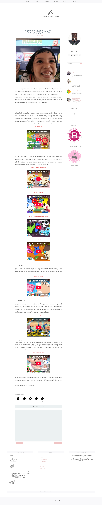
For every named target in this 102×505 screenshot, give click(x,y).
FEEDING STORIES (43, 461)
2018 (11, 483)
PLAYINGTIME (43, 465)
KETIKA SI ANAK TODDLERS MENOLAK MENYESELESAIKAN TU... (18, 476)
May (12, 466)
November (13, 459)
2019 (11, 482)
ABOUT (37, 1)
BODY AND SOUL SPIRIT (45, 455)
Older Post (58, 442)
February (13, 480)
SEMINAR (42, 466)
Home (27, 1)
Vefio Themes (59, 500)
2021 (11, 456)
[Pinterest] (77, 55)
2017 (11, 484)
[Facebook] (69, 55)
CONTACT (74, 1)
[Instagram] (74, 55)
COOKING (56, 1)
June (12, 465)
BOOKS (41, 457)
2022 (11, 455)
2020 (11, 458)
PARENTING (46, 1)
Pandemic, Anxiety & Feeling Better (18, 477)
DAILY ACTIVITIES (43, 459)
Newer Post (19, 442)
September (13, 461)
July (12, 464)
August (12, 462)
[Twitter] (72, 55)
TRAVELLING (65, 1)
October (13, 460)
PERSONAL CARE (43, 463)
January (12, 481)
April (12, 467)
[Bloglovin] (80, 55)
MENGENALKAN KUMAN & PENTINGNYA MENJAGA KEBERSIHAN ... (20, 469)
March (12, 478)
